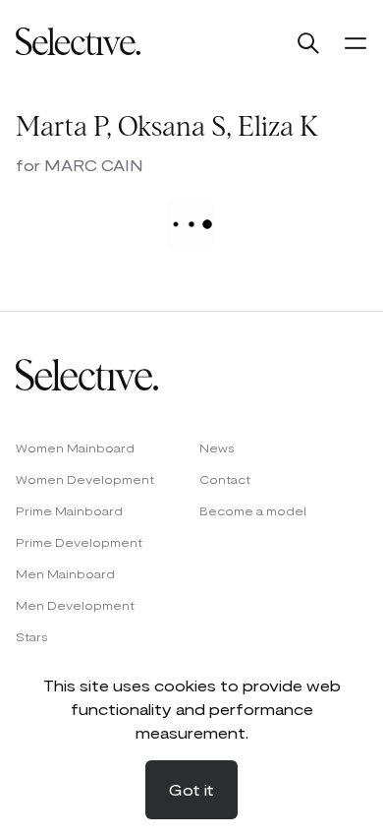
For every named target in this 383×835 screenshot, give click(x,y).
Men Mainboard (65, 573)
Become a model (252, 510)
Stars (32, 636)
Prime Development (79, 542)
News (217, 447)
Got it (191, 789)
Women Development (85, 479)
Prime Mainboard (69, 510)
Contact (224, 479)
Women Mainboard (75, 447)
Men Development (75, 605)
